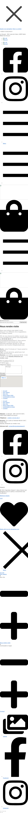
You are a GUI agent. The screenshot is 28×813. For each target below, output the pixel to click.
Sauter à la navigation (6, 29)
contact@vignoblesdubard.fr (17, 426)
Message (2, 373)
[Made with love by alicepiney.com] (14, 527)
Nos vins (5, 394)
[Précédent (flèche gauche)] (0, 812)
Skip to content (17, 29)
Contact (5, 398)
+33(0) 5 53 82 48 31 (13, 418)
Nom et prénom (4, 361)
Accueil (5, 391)
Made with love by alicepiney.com (9, 529)
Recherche (23, 322)
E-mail (2, 363)
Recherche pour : (5, 320)
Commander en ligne (9, 397)
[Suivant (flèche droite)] (2, 812)
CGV (1, 498)
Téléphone (3, 364)
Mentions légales (4, 495)
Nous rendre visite (8, 395)
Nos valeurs (6, 392)
